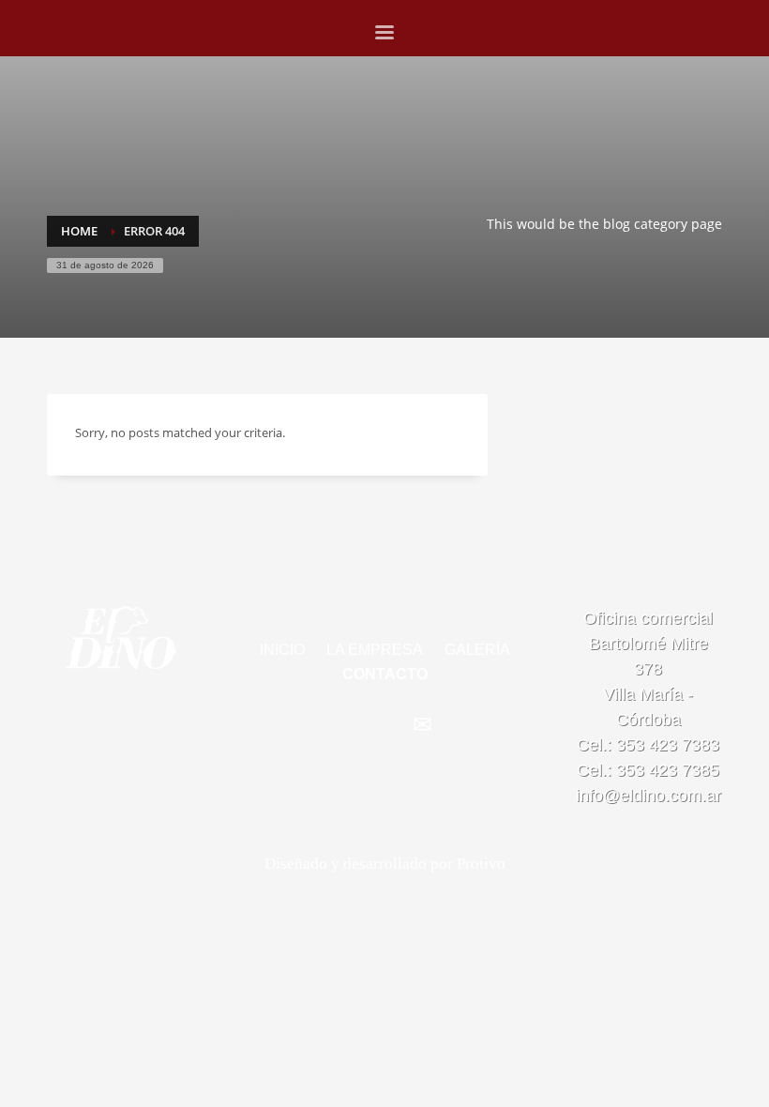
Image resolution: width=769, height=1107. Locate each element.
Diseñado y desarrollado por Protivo (384, 863)
